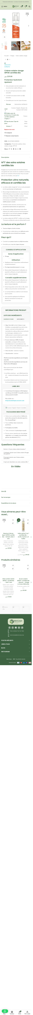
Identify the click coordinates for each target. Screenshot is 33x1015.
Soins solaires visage (21, 179)
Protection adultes (17, 267)
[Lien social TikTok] (22, 977)
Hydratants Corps (23, 664)
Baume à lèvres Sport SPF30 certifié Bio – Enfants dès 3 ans (8, 777)
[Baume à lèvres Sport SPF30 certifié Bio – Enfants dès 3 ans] (8, 707)
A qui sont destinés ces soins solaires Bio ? (16, 585)
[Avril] (16, 958)
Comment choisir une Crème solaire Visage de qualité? (16, 576)
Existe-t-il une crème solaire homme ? (15, 572)
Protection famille (8, 941)
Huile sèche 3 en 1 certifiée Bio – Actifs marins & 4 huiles (23, 659)
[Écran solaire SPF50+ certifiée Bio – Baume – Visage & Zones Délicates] (23, 864)
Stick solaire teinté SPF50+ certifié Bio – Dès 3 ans (8, 933)
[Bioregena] (6, 958)
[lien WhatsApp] (18, 272)
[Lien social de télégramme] (20, 272)
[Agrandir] (5, 37)
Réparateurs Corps (23, 669)
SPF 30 (15, 269)
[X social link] (11, 272)
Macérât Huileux (23, 667)
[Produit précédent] (5, 183)
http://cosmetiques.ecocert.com (14, 523)
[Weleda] (26, 958)
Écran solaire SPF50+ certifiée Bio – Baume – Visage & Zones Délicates (23, 934)
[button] (3, 26)
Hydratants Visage (23, 665)
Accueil (6, 179)
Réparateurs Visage (23, 670)
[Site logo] (15, 6)
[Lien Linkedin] (16, 272)
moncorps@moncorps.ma (17, 985)
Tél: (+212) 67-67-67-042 (17, 981)
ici (18, 299)
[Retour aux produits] (8, 183)
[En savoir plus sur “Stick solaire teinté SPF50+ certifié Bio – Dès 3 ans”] (13, 803)
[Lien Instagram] (12, 977)
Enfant (5, 782)
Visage (12, 179)
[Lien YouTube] (16, 977)
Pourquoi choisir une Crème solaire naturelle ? (14, 581)
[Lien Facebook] (9, 272)
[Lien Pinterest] (13, 272)
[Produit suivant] (10, 183)
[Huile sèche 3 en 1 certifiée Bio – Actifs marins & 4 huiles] (23, 648)
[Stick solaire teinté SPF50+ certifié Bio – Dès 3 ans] (8, 864)
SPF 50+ (11, 947)
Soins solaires (10, 937)
